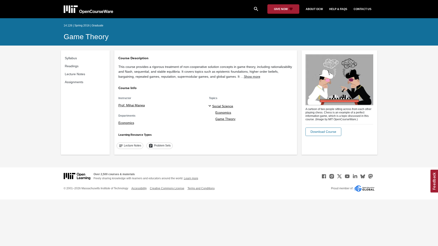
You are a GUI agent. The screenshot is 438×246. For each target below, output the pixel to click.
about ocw (314, 9)
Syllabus (71, 58)
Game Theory (86, 37)
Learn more (191, 178)
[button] (323, 132)
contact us (362, 9)
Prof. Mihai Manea (131, 105)
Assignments (74, 82)
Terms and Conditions (201, 188)
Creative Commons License (167, 188)
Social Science (222, 106)
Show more (252, 76)
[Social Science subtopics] (210, 106)
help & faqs (338, 9)
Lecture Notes (75, 74)
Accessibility (139, 188)
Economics (126, 123)
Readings (71, 66)
